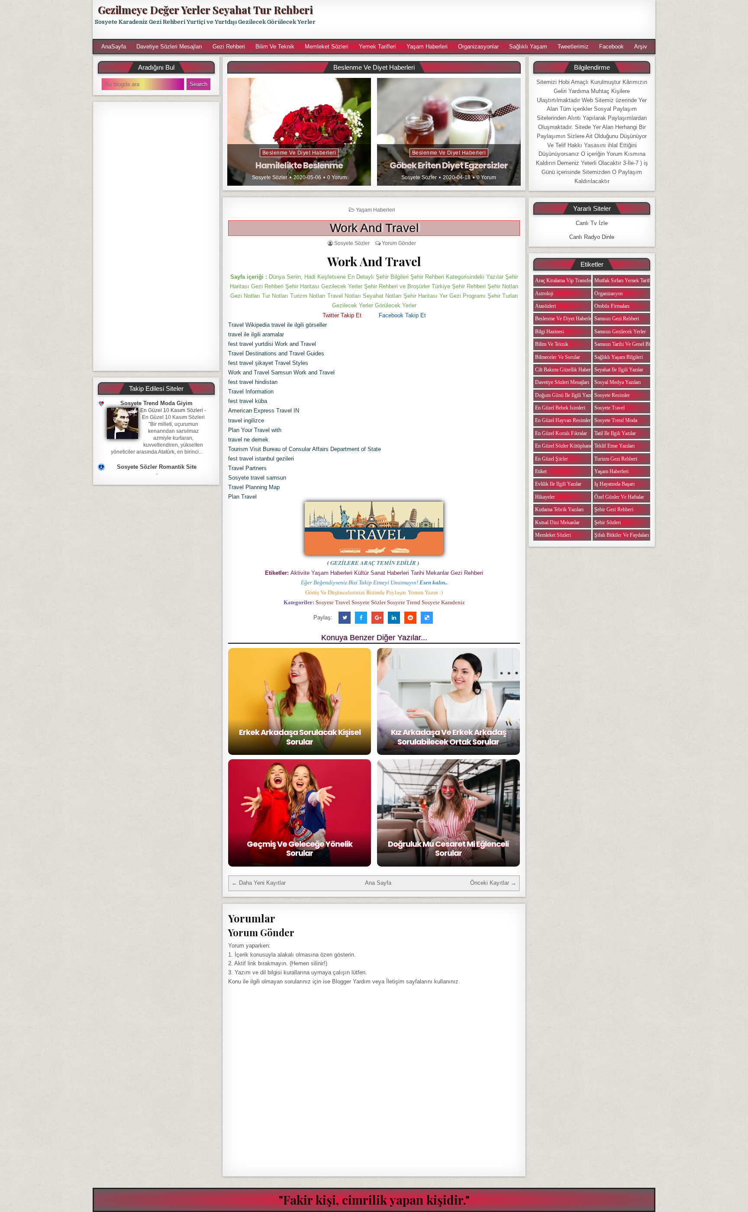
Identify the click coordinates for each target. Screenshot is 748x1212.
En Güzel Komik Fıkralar (561, 433)
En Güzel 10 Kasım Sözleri (171, 410)
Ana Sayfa (378, 883)
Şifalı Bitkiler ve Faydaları (621, 535)
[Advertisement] (489, 19)
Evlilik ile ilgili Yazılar (558, 484)
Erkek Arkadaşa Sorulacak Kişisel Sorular (300, 737)
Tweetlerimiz (573, 46)
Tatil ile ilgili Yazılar (615, 433)
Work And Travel (374, 228)
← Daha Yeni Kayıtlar (259, 883)
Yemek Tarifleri (377, 46)
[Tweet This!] (345, 618)
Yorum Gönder (399, 243)
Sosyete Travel (609, 408)
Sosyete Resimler (612, 395)
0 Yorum (337, 177)
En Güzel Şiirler (551, 459)
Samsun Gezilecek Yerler (620, 332)
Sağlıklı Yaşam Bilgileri (618, 357)
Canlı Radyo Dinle (591, 237)
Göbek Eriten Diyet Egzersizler (449, 165)
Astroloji (544, 293)
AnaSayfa (113, 46)
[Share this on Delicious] (427, 618)
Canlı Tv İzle (592, 223)
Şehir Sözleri (607, 522)
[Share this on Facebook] (361, 618)
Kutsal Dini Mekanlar (557, 522)
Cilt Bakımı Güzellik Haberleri (566, 370)
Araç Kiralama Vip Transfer (563, 280)
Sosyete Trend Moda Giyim (156, 403)
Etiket (541, 471)
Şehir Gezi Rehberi (613, 509)
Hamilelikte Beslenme (299, 165)
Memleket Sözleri (326, 46)
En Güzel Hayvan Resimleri (563, 420)
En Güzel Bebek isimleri (560, 408)
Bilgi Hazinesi (549, 332)
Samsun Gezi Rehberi (616, 319)
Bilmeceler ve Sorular (557, 357)
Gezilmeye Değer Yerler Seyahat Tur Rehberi (205, 9)
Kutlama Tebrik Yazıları (559, 509)
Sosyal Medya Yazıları (617, 382)
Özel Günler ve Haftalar (619, 497)
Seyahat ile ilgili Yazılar (618, 370)
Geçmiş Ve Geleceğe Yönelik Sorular (299, 848)
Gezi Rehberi (229, 46)
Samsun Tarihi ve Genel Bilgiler (627, 344)
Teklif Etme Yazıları (614, 446)
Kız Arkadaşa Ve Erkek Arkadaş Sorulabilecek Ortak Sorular (448, 737)
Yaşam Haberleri (427, 46)
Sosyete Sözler (269, 177)
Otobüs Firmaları (611, 306)
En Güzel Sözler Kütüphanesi (565, 446)
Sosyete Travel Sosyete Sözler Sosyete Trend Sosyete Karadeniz (390, 602)
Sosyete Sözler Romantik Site (157, 467)
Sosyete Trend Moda (615, 420)
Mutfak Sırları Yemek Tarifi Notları (630, 280)
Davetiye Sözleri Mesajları (169, 46)
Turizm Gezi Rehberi (615, 459)
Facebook (611, 46)
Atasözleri (545, 306)
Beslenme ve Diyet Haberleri (299, 153)
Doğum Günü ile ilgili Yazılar (565, 395)
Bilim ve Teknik (274, 46)
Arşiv (640, 46)
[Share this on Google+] (377, 618)
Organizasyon (608, 293)
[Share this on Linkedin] (394, 618)
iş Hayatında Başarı (614, 484)
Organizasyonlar (478, 46)
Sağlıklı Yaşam (528, 46)
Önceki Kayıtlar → (493, 883)
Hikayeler (545, 497)
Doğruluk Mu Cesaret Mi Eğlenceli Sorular (448, 848)
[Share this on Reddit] (410, 618)
